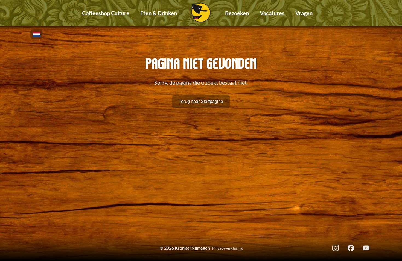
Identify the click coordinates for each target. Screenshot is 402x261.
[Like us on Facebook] (350, 247)
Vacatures (272, 13)
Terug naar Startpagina (201, 101)
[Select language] (36, 34)
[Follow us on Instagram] (335, 247)
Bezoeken (237, 13)
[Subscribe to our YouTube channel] (366, 247)
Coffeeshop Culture (105, 13)
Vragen (304, 13)
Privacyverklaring (227, 248)
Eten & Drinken (158, 13)
